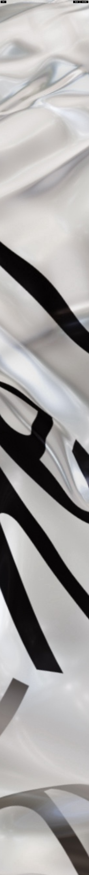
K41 (3, 2)
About (76, 2)
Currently (84, 2)
